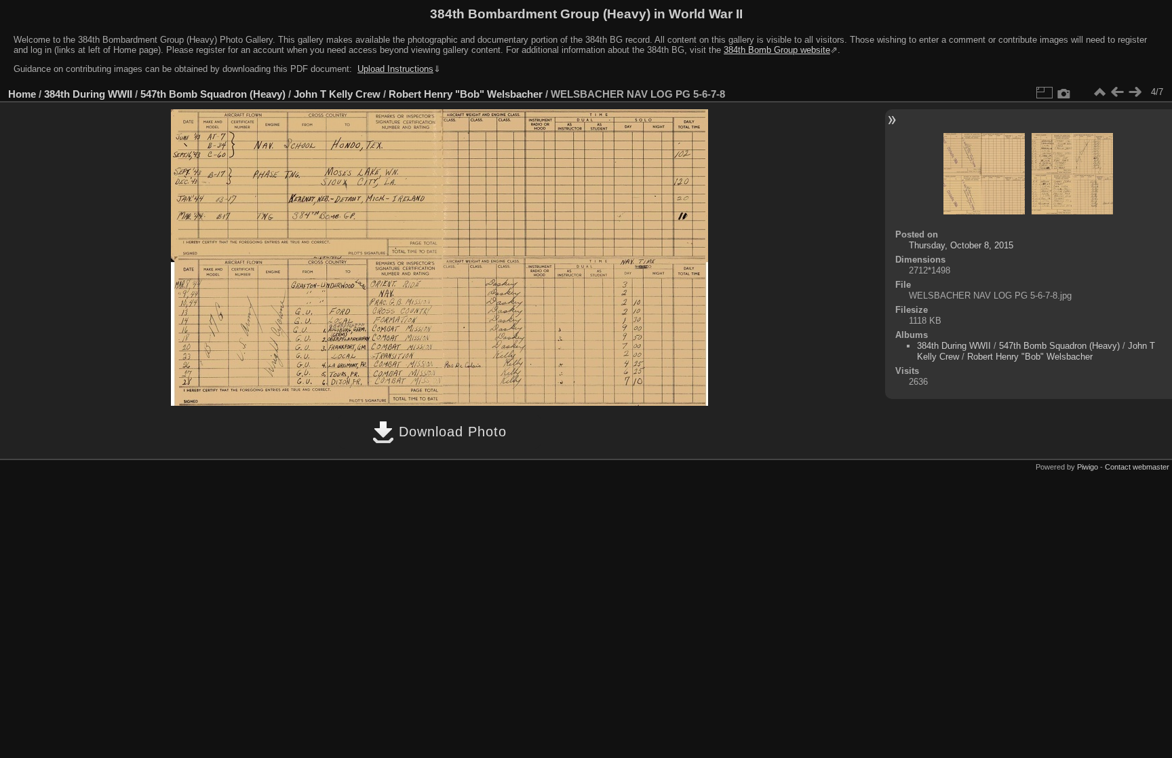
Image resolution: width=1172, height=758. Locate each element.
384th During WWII (88, 94)
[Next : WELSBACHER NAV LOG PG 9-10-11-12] (1135, 92)
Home (22, 94)
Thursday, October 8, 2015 (961, 245)
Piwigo (1087, 467)
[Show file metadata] (1064, 92)
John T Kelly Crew (337, 94)
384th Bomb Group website (777, 50)
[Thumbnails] (1099, 92)
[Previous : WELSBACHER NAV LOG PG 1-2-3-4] (1117, 92)
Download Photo (450, 431)
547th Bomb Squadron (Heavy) (213, 94)
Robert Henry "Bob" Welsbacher (466, 94)
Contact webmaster (1137, 467)
